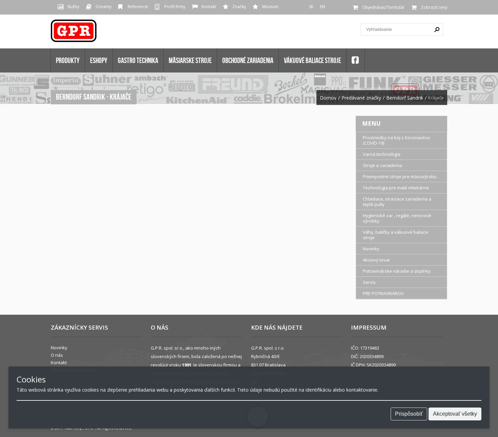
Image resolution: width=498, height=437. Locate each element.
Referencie (138, 6)
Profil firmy (174, 6)
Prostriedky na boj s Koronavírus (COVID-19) (396, 140)
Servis (369, 282)
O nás (57, 355)
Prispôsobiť (409, 414)
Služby (73, 6)
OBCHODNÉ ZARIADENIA (247, 60)
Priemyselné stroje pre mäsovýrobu (400, 176)
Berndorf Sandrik (404, 98)
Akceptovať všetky (455, 414)
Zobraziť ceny (434, 7)
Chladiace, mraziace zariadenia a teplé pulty (397, 201)
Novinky (371, 249)
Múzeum (270, 6)
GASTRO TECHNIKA (138, 60)
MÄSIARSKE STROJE (190, 60)
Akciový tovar (376, 260)
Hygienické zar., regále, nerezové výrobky (397, 218)
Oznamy (103, 6)
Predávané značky (361, 98)
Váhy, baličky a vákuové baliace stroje (395, 235)
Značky (239, 6)
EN (322, 6)
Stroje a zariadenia (382, 165)
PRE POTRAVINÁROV (383, 293)
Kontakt (209, 6)
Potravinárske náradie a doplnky (397, 271)
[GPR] (74, 33)
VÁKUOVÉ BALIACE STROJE (312, 60)
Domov (328, 98)
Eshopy (98, 60)
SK (311, 6)
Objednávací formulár (383, 7)
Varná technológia (381, 154)
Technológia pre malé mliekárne (396, 188)
